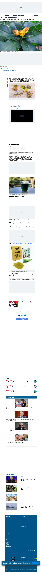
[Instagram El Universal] (30, 550)
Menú (10, 75)
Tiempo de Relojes (8, 553)
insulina (19, 311)
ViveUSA (22, 537)
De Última (7, 550)
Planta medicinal (13, 311)
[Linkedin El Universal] (34, 550)
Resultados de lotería (23, 542)
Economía (7, 532)
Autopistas (7, 544)
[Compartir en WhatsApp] (7, 81)
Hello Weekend (20, 296)
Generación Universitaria (23, 533)
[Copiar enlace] (7, 84)
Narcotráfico (8, 529)
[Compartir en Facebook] (7, 78)
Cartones (7, 531)
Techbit (7, 540)
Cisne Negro (7, 554)
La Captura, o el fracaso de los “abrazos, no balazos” (17, 381)
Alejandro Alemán (9, 380)
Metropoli (7, 527)
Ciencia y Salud (8, 538)
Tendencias (7, 537)
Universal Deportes (9, 533)
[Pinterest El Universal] (32, 550)
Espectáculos (8, 534)
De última (7, 542)
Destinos (7, 543)
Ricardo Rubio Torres (10, 390)
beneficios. (23, 311)
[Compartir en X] (7, 79)
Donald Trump (8, 526)
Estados (7, 528)
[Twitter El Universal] (25, 550)
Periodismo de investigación (8, 521)
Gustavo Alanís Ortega (10, 385)
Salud (27, 311)
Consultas (7, 545)
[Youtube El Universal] (28, 550)
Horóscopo (23, 540)
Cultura (7, 535)
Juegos (22, 538)
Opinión (8, 378)
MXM (6, 539)
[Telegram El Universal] (21, 550)
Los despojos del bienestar (12, 391)
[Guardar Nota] (7, 86)
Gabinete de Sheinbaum (8, 524)
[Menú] (36, 1)
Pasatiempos (23, 539)
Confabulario (8, 536)
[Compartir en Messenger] (7, 82)
